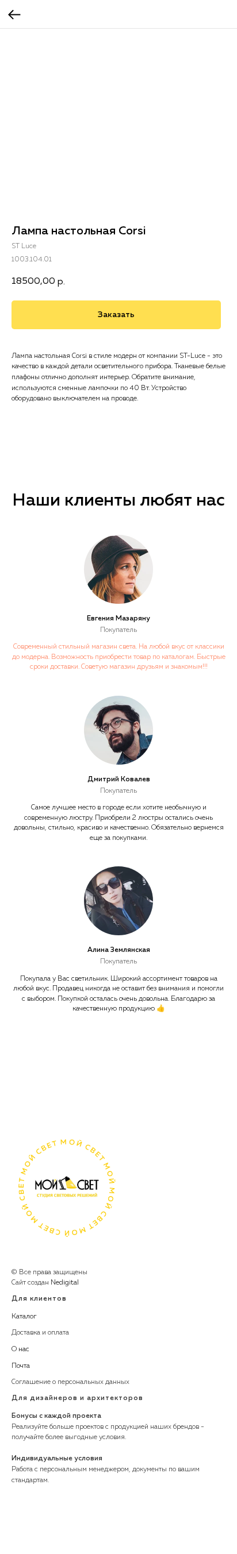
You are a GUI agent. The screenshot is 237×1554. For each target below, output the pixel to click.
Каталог (24, 1316)
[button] (116, 314)
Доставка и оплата (40, 1332)
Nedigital (65, 1282)
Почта (21, 1366)
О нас (20, 1349)
